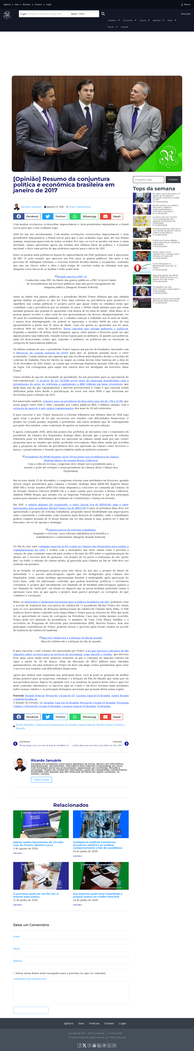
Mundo (111, 27)
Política (119, 724)
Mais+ (170, 20)
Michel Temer (104, 724)
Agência (7, 4)
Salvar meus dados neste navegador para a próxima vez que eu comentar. (61, 973)
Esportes (156, 20)
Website (17, 961)
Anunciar (185, 13)
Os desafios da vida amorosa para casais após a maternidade (166, 289)
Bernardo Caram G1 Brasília (97, 702)
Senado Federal (34, 695)
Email (16, 948)
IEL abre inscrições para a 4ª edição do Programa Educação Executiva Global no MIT (166, 196)
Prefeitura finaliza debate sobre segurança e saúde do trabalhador (166, 242)
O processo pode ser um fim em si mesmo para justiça (36, 895)
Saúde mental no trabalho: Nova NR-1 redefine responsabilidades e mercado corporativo (166, 208)
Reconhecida (118, 1037)
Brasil (19, 724)
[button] (27, 216)
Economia (127, 20)
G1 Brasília (47, 702)
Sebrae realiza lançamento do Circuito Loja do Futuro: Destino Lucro (38, 844)
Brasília (29, 724)
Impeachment (86, 724)
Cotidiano (112, 20)
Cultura (142, 20)
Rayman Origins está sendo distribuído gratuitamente (166, 299)
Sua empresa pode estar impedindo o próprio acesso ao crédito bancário (97, 895)
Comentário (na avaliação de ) (29, 978)
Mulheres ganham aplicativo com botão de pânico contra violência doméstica (167, 230)
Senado (20, 728)
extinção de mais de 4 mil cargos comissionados (43, 408)
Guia (17, 4)
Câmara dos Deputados (49, 724)
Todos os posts (41, 779)
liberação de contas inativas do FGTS (42, 352)
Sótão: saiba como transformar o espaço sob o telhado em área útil (166, 254)
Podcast (124, 27)
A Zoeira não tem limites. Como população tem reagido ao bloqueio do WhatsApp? (165, 220)
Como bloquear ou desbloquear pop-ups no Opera (165, 265)
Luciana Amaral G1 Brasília (93, 695)
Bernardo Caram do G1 (60, 695)
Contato (38, 4)
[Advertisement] (97, 53)
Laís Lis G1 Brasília (67, 702)
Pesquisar (173, 179)
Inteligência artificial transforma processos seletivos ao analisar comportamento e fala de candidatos (97, 845)
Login (48, 4)
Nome (16, 936)
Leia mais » (17, 853)
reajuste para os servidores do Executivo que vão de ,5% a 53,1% (83, 401)
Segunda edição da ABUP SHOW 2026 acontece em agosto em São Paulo (165, 277)
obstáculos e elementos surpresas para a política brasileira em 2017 (66, 601)
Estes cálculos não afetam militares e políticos (96, 328)
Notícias (26, 4)
